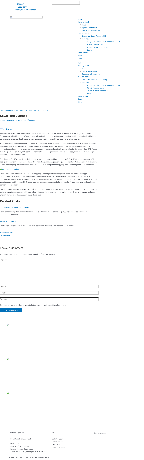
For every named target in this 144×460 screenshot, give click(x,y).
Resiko (89, 50)
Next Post (5, 235)
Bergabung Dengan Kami (92, 30)
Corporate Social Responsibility (94, 36)
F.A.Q (84, 25)
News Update (83, 53)
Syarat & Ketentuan (89, 28)
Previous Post (6, 232)
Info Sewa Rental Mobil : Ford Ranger (14, 207)
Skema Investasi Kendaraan (97, 47)
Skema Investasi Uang (95, 44)
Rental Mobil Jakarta (8, 221)
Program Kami (83, 33)
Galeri (80, 55)
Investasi (85, 39)
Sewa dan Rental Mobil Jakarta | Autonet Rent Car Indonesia (24, 110)
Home (80, 19)
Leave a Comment (7, 120)
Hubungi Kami (83, 22)
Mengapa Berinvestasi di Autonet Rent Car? (104, 41)
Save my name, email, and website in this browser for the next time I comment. (34, 305)
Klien (80, 58)
